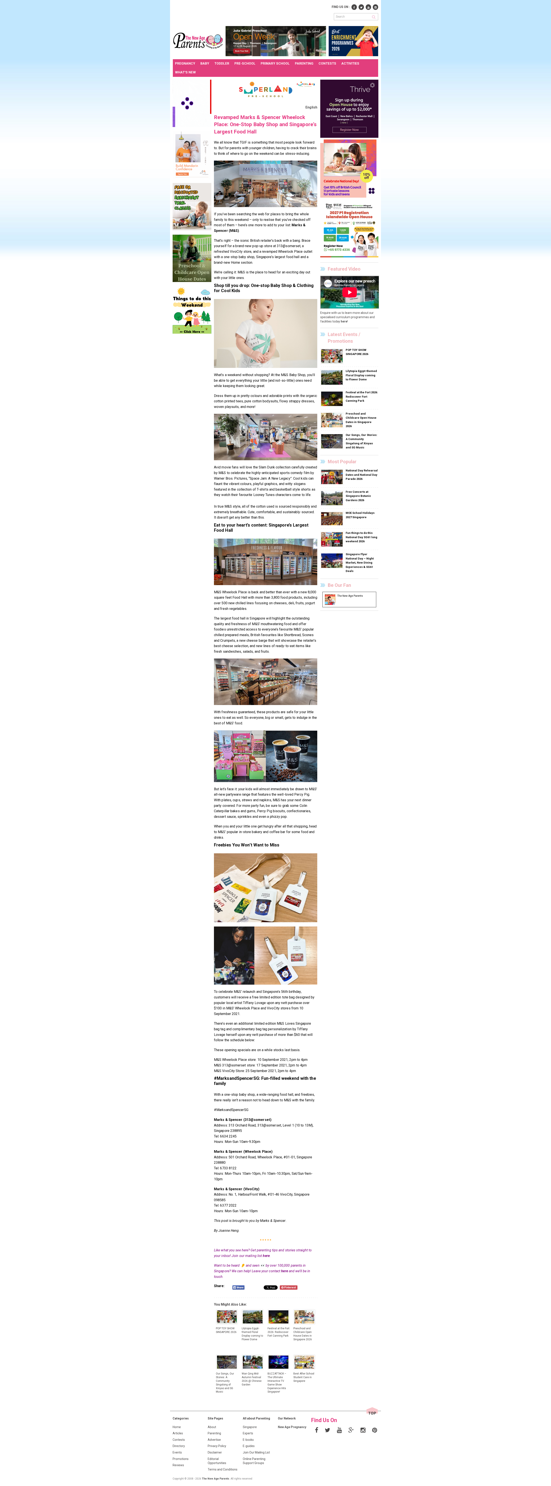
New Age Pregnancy (292, 1427)
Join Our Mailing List (256, 1452)
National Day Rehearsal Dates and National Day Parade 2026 (362, 474)
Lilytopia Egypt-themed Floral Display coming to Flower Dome (361, 375)
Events (177, 1452)
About (212, 1427)
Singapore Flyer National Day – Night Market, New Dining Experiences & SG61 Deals (360, 563)
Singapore (250, 1427)
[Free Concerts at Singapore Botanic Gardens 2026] (332, 497)
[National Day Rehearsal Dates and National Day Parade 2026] (332, 476)
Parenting (214, 1433)
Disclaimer (215, 1452)
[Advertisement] (251, 12)
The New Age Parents (215, 1478)
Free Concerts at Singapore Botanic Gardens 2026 (358, 496)
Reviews (178, 1465)
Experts (248, 1433)
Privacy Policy (217, 1446)
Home (177, 1427)
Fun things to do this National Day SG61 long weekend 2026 (361, 537)
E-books (248, 1439)
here (266, 1256)
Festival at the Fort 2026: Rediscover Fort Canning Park (362, 396)
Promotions (181, 1459)
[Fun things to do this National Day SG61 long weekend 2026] (332, 539)
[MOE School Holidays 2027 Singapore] (332, 518)
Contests (179, 1439)
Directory (179, 1446)
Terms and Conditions (222, 1469)
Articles (178, 1433)
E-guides (249, 1446)
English (311, 107)
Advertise (214, 1439)
